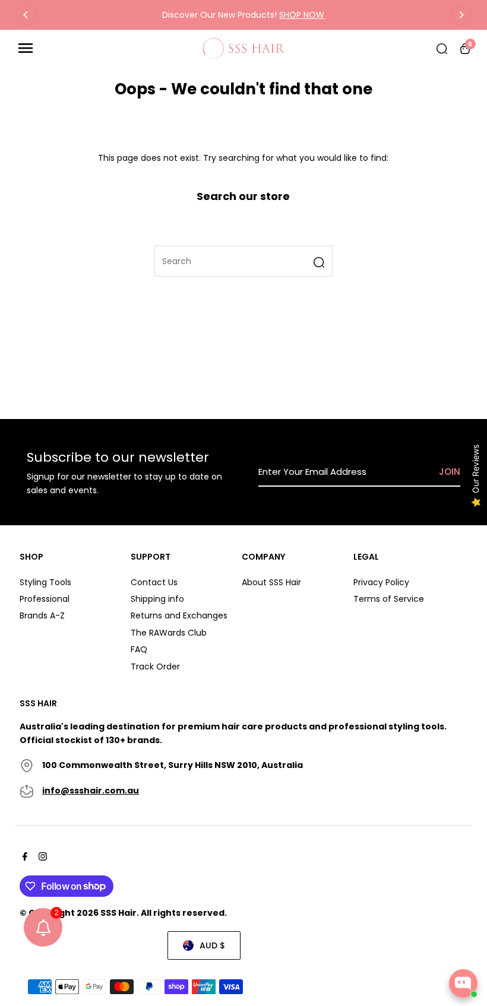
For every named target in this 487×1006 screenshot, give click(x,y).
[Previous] (26, 15)
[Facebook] (23, 857)
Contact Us (154, 582)
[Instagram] (41, 857)
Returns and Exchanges (179, 615)
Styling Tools (45, 582)
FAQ (139, 649)
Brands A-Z (42, 615)
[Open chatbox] (463, 983)
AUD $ (212, 945)
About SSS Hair (271, 582)
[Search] (442, 48)
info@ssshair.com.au (90, 790)
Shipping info (157, 599)
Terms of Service (388, 599)
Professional (44, 599)
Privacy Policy (381, 582)
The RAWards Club (169, 633)
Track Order (155, 666)
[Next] (461, 15)
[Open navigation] (106, 48)
